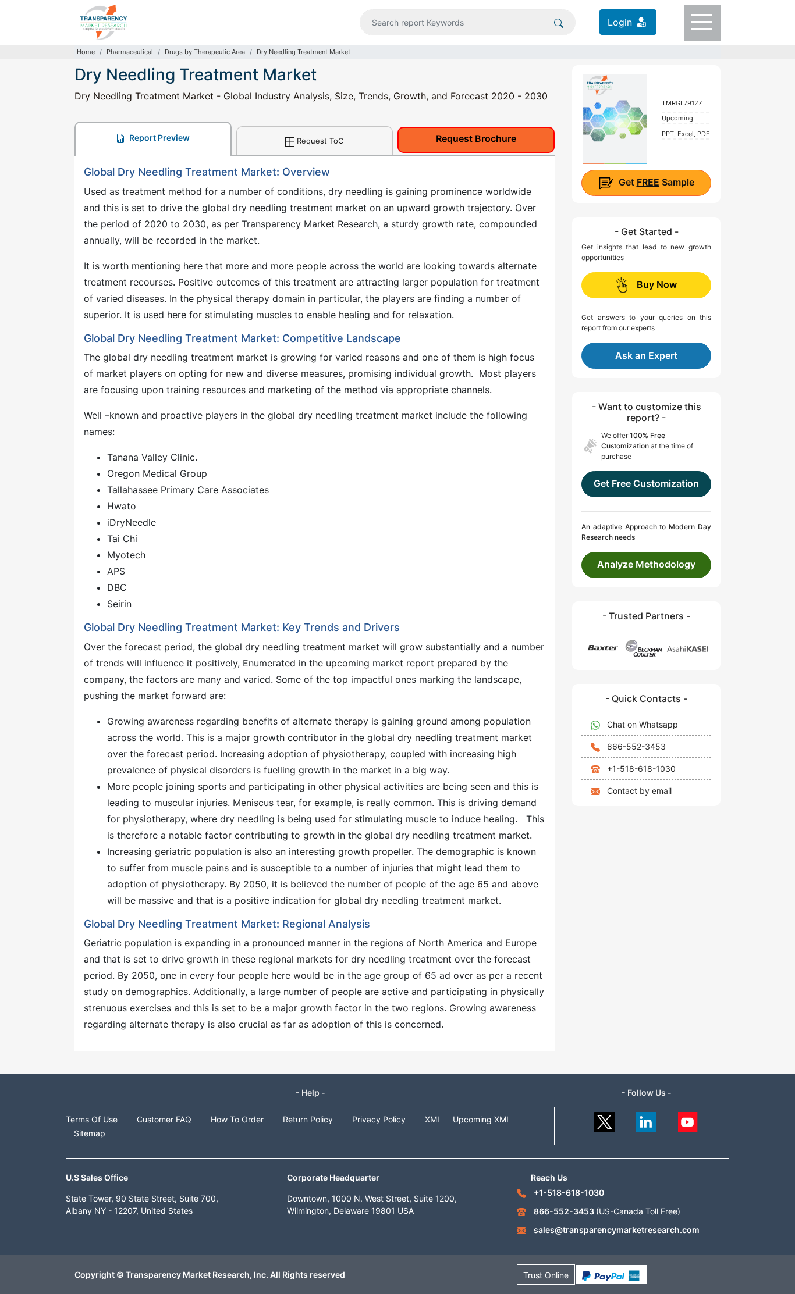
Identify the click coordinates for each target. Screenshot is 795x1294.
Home (86, 52)
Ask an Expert (646, 355)
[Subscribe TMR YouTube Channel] (688, 1119)
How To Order (237, 1119)
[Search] (559, 22)
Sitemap (89, 1133)
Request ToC (320, 140)
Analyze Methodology (646, 564)
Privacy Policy (379, 1119)
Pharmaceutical (130, 52)
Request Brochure (476, 138)
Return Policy (308, 1119)
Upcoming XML (482, 1119)
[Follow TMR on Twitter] (604, 1119)
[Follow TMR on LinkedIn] (646, 1119)
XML (433, 1119)
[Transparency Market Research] (103, 21)
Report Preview (158, 137)
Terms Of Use (92, 1119)
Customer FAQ (164, 1119)
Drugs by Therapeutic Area (205, 52)
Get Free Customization (646, 483)
